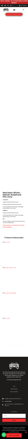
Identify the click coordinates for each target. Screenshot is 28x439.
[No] (26, 432)
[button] (14, 9)
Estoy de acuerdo (14, 435)
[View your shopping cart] (23, 10)
